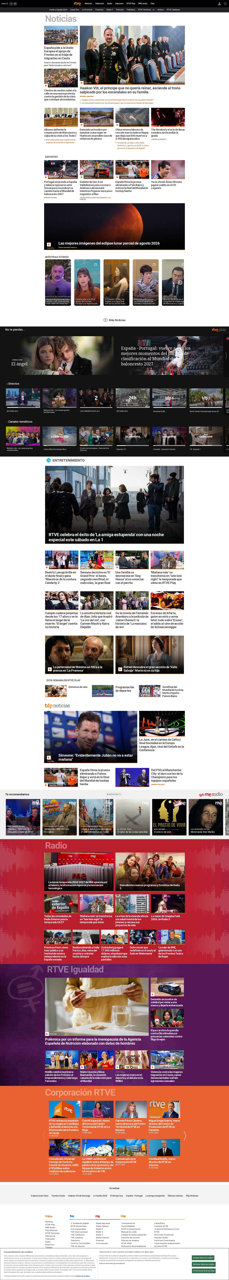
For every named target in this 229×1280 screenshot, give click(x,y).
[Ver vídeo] (169, 355)
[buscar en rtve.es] (225, 3)
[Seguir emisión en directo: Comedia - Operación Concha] (169, 439)
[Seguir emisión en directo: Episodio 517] (133, 439)
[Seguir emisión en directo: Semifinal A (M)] (169, 401)
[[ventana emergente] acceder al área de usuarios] (219, 3)
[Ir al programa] (59, 355)
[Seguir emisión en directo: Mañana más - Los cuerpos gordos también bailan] (60, 401)
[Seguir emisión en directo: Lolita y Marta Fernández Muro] (60, 439)
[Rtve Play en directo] (11, 3)
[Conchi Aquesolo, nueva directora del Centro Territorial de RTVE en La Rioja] (98, 1117)
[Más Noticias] (114, 320)
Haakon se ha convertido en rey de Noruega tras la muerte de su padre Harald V (118, 100)
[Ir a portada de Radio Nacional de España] (107, 1217)
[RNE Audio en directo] (15, 3)
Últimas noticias (175, 1195)
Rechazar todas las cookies (203, 1264)
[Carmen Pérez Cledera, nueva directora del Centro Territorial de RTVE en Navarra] (131, 1117)
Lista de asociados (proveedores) (112, 1263)
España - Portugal (134, 1195)
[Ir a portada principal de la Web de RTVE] (56, 1216)
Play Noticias (192, 1195)
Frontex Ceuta (58, 1195)
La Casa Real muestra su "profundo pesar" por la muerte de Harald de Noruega (117, 103)
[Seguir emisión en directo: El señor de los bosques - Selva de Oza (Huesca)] (96, 439)
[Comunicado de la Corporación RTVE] (131, 1152)
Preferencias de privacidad (203, 1271)
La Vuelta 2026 (100, 1195)
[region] (114, 1264)
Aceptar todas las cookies (203, 1258)
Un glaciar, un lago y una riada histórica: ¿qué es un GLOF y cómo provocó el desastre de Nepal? (133, 145)
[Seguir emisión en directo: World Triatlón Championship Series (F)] (206, 401)
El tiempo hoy (116, 1195)
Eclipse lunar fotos (40, 1195)
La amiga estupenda (155, 1195)
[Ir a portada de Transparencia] (152, 1217)
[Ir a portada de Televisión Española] (82, 1217)
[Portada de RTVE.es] (77, 4)
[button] (2, 355)
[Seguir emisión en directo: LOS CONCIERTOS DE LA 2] (96, 401)
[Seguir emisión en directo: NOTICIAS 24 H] (23, 401)
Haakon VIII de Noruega (79, 1195)
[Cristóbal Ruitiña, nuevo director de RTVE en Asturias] (164, 1154)
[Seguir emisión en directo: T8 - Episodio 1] (206, 439)
